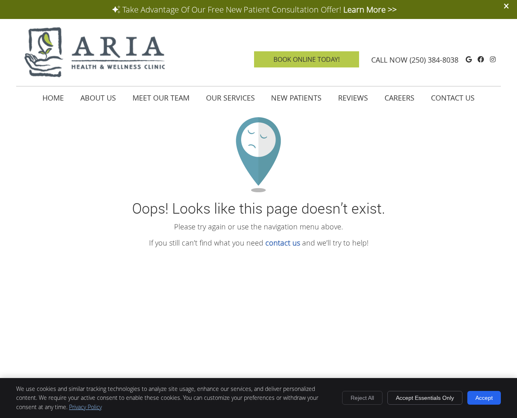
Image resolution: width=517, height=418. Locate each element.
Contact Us (453, 98)
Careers (399, 98)
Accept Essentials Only (425, 398)
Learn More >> (370, 9)
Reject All (362, 398)
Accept (484, 398)
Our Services (230, 98)
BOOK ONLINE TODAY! (306, 59)
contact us (282, 243)
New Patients (296, 98)
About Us (98, 98)
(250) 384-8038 (434, 60)
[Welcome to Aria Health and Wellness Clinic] (95, 76)
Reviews (353, 98)
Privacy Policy (85, 407)
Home (53, 98)
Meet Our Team (160, 98)
